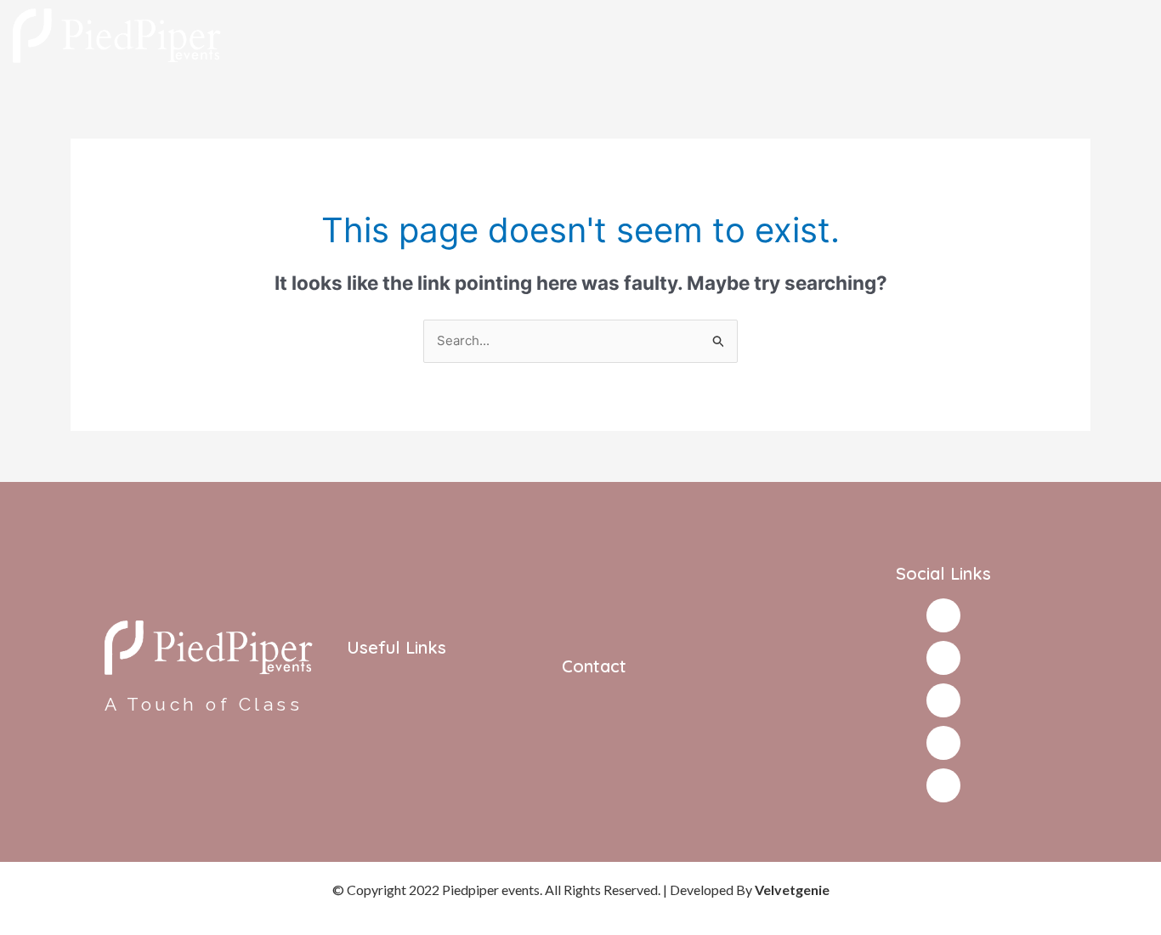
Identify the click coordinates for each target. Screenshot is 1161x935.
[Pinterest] (943, 743)
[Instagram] (943, 658)
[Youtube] (943, 700)
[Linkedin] (943, 785)
